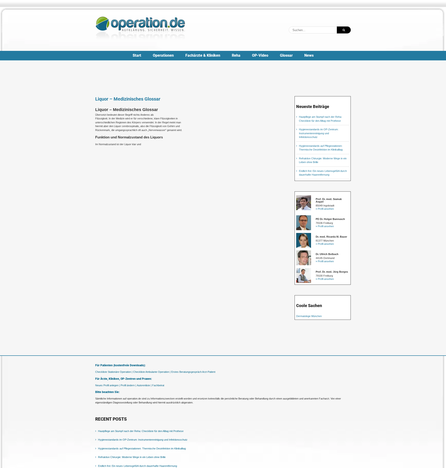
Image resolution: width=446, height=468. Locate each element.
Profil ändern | (128, 385)
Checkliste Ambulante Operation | (152, 371)
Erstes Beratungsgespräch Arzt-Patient (193, 371)
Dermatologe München (309, 316)
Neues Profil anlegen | (107, 385)
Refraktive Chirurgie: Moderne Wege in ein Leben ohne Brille (132, 457)
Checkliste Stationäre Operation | (113, 371)
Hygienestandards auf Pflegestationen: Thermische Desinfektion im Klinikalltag (142, 448)
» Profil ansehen (325, 208)
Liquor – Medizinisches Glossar (127, 99)
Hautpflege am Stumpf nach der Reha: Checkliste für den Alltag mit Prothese (141, 431)
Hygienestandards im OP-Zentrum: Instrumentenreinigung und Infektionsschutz (318, 133)
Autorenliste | (144, 385)
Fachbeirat (158, 385)
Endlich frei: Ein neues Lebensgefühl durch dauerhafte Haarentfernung (137, 466)
